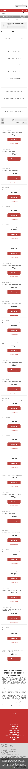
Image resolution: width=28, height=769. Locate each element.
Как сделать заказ (14, 726)
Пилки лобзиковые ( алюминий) (9, 571)
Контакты (14, 720)
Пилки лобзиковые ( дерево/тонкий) (10, 170)
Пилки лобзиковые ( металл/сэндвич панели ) (12, 475)
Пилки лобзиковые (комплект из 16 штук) (11, 590)
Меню (4, 10)
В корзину (14, 139)
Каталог (6, 19)
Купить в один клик (14, 143)
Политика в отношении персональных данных (14, 735)
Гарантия (14, 722)
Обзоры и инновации (14, 732)
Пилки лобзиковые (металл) (8, 513)
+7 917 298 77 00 (18, 2)
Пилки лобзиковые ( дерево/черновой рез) (12, 362)
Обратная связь (14, 728)
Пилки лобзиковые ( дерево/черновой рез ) (12, 226)
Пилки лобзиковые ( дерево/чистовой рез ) (12, 189)
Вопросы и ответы (14, 724)
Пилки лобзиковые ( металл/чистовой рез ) (12, 494)
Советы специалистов (14, 734)
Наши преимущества (14, 730)
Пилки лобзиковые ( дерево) (8, 151)
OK (14, 767)
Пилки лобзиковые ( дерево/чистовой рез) (12, 132)
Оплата (14, 717)
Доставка (14, 715)
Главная (2, 19)
